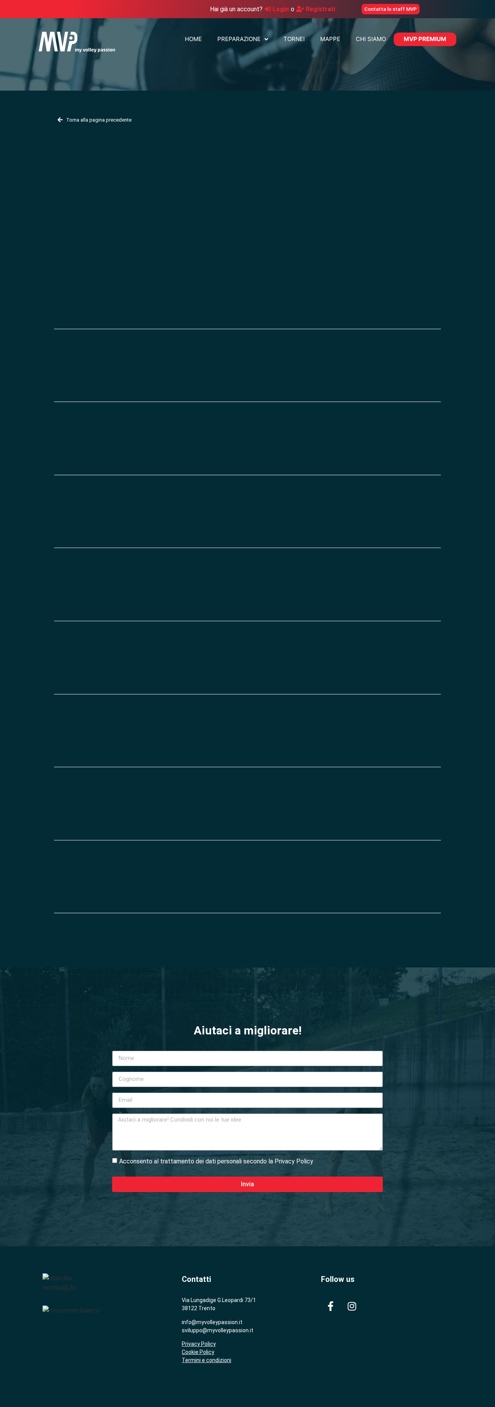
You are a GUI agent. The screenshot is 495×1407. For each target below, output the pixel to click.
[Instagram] (352, 1306)
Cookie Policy (198, 1352)
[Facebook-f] (330, 1306)
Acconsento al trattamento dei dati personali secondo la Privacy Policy (216, 1161)
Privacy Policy (199, 1344)
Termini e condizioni (206, 1360)
